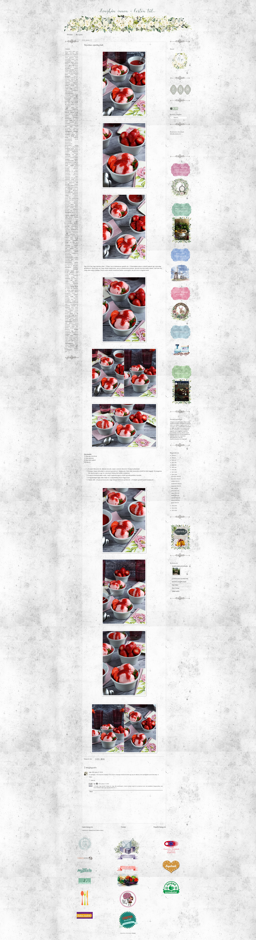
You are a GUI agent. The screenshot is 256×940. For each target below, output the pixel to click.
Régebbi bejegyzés (160, 827)
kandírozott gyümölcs (71, 173)
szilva (66, 304)
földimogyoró (67, 132)
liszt (72, 212)
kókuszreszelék (69, 192)
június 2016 (174, 490)
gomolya (66, 146)
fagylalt (66, 120)
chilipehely (67, 84)
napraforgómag (75, 235)
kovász (66, 198)
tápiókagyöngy (68, 311)
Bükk (77, 77)
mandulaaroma (68, 218)
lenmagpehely (71, 206)
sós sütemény (74, 288)
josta (77, 165)
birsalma (76, 70)
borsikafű (76, 73)
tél (65, 316)
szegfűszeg (75, 301)
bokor (77, 71)
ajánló (73, 51)
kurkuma (76, 203)
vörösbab (76, 342)
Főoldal (69, 34)
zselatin (76, 348)
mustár (66, 234)
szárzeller (76, 298)
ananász (76, 56)
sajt (71, 280)
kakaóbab (75, 168)
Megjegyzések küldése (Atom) (96, 830)
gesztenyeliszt (68, 142)
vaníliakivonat (75, 332)
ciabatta (76, 84)
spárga (68, 290)
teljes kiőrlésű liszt (70, 316)
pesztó (76, 259)
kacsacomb (67, 167)
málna (66, 217)
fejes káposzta (74, 125)
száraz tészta (74, 296)
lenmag (66, 206)
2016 (173, 474)
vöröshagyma (69, 343)
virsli (77, 338)
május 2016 (174, 493)
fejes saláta (69, 126)
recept (75, 269)
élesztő (67, 112)
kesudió (72, 187)
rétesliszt (72, 272)
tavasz (71, 313)
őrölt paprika (69, 248)
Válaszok (93, 780)
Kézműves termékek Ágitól (179, 581)
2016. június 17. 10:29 (97, 772)
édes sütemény (71, 109)
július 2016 (174, 488)
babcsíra (76, 60)
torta (66, 323)
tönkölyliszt (67, 324)
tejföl (72, 315)
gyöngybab (67, 151)
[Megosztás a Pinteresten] (104, 759)
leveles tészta (74, 207)
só (65, 288)
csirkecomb (68, 98)
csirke (76, 96)
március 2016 (174, 497)
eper (69, 114)
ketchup (76, 187)
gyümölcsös (75, 151)
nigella (71, 239)
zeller (77, 345)
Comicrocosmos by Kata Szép (180, 578)
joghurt (72, 165)
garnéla (76, 139)
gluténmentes (68, 145)
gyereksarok (70, 150)
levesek (67, 210)
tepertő (76, 318)
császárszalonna (69, 91)
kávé (66, 180)
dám (74, 101)
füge (77, 134)
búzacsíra (76, 76)
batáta (76, 66)
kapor (76, 176)
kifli (65, 189)
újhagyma (67, 329)
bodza (66, 71)
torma (77, 321)
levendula (67, 209)
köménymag (75, 198)
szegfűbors (67, 301)
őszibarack (67, 250)
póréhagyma (68, 267)
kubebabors (67, 201)
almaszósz (67, 56)
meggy (66, 227)
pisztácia (76, 264)
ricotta (66, 274)
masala (66, 224)
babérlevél (67, 62)
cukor (70, 88)
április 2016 (174, 495)
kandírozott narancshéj (71, 174)
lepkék (76, 206)
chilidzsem (67, 82)
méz (66, 231)
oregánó (76, 245)
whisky (76, 343)
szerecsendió (68, 302)
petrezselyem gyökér (71, 262)
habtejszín (67, 154)
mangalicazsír (68, 221)
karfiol (72, 179)
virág (74, 338)
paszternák (67, 259)
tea (74, 313)
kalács (76, 170)
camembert (67, 79)
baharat (76, 62)
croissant (76, 87)
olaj (74, 242)
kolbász (67, 195)
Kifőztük (70, 189)
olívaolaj (67, 245)
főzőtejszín (67, 134)
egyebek (67, 110)
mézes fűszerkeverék (73, 231)
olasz (77, 242)
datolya (69, 102)
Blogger (134, 933)
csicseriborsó (75, 95)
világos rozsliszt (68, 338)
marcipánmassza (69, 223)
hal (73, 154)
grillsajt (72, 148)
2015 (173, 505)
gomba (76, 145)
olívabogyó (75, 243)
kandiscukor (67, 176)
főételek (75, 131)
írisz (73, 162)
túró (77, 326)
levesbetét (75, 209)
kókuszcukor (68, 190)
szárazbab (67, 298)
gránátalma (67, 148)
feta (77, 129)
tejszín (76, 315)
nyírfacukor (67, 240)
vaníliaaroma (68, 332)
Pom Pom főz (68, 265)
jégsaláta (73, 163)
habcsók (66, 153)
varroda (76, 335)
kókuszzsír (75, 193)
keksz (66, 182)
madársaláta (75, 214)
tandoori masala (74, 310)
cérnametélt (70, 80)
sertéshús (67, 287)
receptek (67, 270)
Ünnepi (76, 329)
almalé (71, 54)
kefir (73, 180)
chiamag (76, 80)
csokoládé (67, 101)
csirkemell (67, 99)
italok (75, 162)
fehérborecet (68, 125)
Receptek (79, 34)
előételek (72, 112)
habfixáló (76, 153)
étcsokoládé (75, 115)
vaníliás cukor (69, 335)
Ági (94, 783)
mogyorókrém (68, 232)
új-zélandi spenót (74, 327)
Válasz (90, 777)
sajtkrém (76, 280)
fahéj (70, 120)
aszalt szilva (75, 59)
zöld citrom (67, 346)
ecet (77, 107)
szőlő (72, 307)
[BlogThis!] (98, 759)
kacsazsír (67, 168)
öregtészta (67, 247)
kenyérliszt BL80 (69, 185)
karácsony (67, 177)
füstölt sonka (74, 136)
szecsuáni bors (69, 299)
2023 (173, 457)
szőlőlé (76, 307)
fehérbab (76, 123)
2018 (173, 469)
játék (70, 163)
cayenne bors (74, 79)
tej (77, 313)
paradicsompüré (69, 257)
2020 (173, 465)
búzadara (67, 77)
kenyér (76, 184)
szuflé (76, 308)
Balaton (67, 63)
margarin (76, 223)
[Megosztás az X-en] (100, 759)
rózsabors (67, 277)
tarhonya (76, 311)
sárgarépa (75, 283)
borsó (66, 74)
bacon (72, 62)
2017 (173, 472)
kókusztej (76, 192)
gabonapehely (68, 139)
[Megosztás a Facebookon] (102, 759)
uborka (66, 327)
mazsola (67, 226)
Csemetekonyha (69, 93)
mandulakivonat (68, 220)
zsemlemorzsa (68, 349)
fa (73, 118)
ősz (77, 248)
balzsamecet (75, 63)
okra (71, 242)
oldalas (66, 243)
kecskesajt (70, 180)
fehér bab (75, 120)
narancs (67, 237)
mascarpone (75, 224)
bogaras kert (72, 71)
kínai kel (75, 189)
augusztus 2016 (175, 486)
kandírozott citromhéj (71, 171)
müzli (77, 234)
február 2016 (174, 500)
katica (77, 179)
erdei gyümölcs (74, 114)
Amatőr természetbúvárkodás (180, 566)
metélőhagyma (74, 229)
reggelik (72, 270)
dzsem (72, 107)
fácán (77, 118)
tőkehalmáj (71, 323)
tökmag (76, 323)
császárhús (75, 90)
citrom (67, 85)
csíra (72, 96)
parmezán (75, 257)
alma (77, 53)
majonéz (67, 215)
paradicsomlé (68, 254)
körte (70, 200)
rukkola (72, 277)
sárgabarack (75, 281)
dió (65, 104)
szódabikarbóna (74, 304)
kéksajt (76, 180)
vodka (66, 340)
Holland (72, 157)
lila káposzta (74, 210)
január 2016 (174, 502)
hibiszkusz (67, 157)
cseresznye (67, 95)
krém (73, 200)
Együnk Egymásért (74, 110)
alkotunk (72, 53)
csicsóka (67, 96)
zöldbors (76, 346)
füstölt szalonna (71, 137)
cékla (66, 80)
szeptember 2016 (175, 483)
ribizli (77, 272)
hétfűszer (76, 156)
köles (70, 198)
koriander (76, 196)
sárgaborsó (67, 283)
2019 (173, 467)
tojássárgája (68, 321)
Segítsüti (76, 285)
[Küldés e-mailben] (96, 759)
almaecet (67, 54)
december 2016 (175, 476)
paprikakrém (67, 253)
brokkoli (71, 74)
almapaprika (75, 54)
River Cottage (175, 588)
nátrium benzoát (74, 237)
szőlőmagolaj (67, 308)
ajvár (77, 51)
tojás (70, 320)
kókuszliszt (75, 190)
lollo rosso (76, 212)
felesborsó (76, 128)
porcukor (75, 265)
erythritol (67, 115)
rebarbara (67, 269)
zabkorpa (67, 345)
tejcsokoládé (68, 315)
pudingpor (75, 267)
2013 (173, 510)
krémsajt (76, 200)
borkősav (69, 73)
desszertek (75, 103)
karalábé (76, 177)
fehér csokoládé (69, 122)
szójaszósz (67, 305)
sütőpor (76, 295)
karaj (72, 177)
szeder (76, 299)
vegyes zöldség (68, 337)
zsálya (66, 348)
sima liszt (74, 287)
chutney (72, 84)
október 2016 (174, 481)
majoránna (72, 215)
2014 (173, 508)
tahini (66, 310)
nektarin (66, 239)
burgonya (67, 76)
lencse (76, 204)
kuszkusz (67, 204)
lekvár (72, 204)
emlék (76, 112)
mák (77, 215)
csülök (71, 101)
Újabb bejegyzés (87, 827)
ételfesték (67, 117)
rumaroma (67, 278)
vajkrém (76, 331)
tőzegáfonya (67, 326)
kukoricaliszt (67, 203)
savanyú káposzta (69, 285)
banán (66, 65)
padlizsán (76, 250)
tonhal (73, 321)
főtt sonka (75, 132)
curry (74, 88)
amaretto (72, 56)
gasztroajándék (68, 140)
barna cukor (72, 65)
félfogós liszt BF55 (70, 129)
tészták (66, 319)
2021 (173, 462)
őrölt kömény (74, 247)
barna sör (72, 66)
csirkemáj (75, 98)
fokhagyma (68, 131)
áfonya (66, 51)
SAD (72, 278)
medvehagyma (74, 226)
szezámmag (75, 302)
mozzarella (75, 232)
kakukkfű (67, 170)
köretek (66, 200)
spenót (72, 290)
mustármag (72, 234)
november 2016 (175, 478)
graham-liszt (75, 146)
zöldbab (72, 346)
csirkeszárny (75, 99)
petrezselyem (68, 260)
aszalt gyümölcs (69, 57)
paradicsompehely (68, 256)
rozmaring (75, 275)
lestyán (66, 207)
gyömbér (76, 150)
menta (71, 227)
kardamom (67, 179)
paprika (76, 251)
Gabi (90, 772)
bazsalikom (67, 68)
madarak (67, 214)
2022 (173, 460)
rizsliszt (72, 274)
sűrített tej (75, 293)
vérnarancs (75, 337)
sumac (76, 290)
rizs (69, 274)
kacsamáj (76, 167)
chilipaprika (75, 82)
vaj (72, 331)
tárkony (66, 313)
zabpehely (72, 345)
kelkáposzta (71, 182)
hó (70, 157)
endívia (66, 114)
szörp (73, 308)
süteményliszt (68, 294)
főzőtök (73, 134)
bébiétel (76, 68)
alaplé (66, 53)
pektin (72, 259)
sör (65, 290)
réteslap (66, 272)
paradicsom (75, 253)
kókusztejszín (68, 193)
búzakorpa (72, 77)
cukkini (66, 88)
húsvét (70, 162)
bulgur (76, 74)
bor (65, 73)
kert (69, 187)
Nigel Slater (175, 585)
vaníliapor (67, 334)
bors (72, 73)
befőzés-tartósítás (69, 70)
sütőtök (66, 296)
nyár (77, 239)
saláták (66, 281)
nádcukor (67, 235)
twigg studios (175, 591)
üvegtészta (67, 331)
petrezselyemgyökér (69, 264)
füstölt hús (67, 136)
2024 (173, 455)
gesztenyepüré (68, 143)
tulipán (73, 326)
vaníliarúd (75, 334)
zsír (66, 351)
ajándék (70, 51)
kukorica (76, 201)
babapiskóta (68, 60)
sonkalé (68, 288)
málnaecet (71, 217)
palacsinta (67, 251)
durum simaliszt (70, 104)
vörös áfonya (71, 340)
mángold (76, 221)
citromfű (72, 85)
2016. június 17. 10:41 (103, 783)
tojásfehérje (75, 319)
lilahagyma (68, 212)
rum (77, 277)
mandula (76, 217)
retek (77, 270)
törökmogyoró (75, 324)
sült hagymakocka (69, 291)
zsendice (76, 349)
